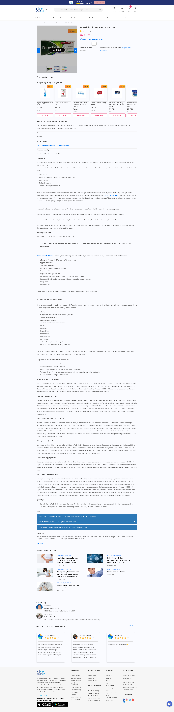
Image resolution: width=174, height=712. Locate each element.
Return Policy (109, 700)
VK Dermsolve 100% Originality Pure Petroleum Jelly (135, 104)
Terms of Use (110, 685)
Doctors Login (110, 688)
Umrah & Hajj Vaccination (75, 684)
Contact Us (109, 675)
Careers (108, 695)
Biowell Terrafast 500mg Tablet (98, 103)
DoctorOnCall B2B (128, 682)
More (126, 18)
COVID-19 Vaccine (93, 693)
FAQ (107, 683)
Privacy (108, 680)
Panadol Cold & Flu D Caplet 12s (70, 23)
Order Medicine (75, 675)
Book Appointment (76, 687)
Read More (43, 695)
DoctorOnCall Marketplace (127, 679)
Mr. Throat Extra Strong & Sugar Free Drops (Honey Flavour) (116, 104)
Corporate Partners (111, 698)
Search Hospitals (76, 680)
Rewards (73, 694)
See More (40, 543)
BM (47, 9)
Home (38, 23)
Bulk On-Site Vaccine (94, 700)
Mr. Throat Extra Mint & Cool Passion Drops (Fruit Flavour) (80, 104)
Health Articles (92, 680)
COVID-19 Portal (93, 695)
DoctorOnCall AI (127, 685)
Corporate (110, 18)
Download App (99, 3)
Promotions (74, 692)
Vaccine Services (76, 697)
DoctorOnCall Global (129, 675)
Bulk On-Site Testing (94, 698)
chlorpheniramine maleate (47, 145)
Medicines (57, 23)
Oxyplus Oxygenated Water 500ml (45, 103)
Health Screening (76, 689)
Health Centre (75, 18)
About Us (108, 678)
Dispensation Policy (111, 693)
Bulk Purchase (93, 18)
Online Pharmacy (40, 18)
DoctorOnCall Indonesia (130, 687)
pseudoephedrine (63, 145)
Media (107, 690)
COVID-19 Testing (93, 690)
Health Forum (92, 678)
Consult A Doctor (76, 678)
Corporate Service (128, 689)
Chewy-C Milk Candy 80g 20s (62, 103)
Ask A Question (75, 699)
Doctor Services (58, 18)
